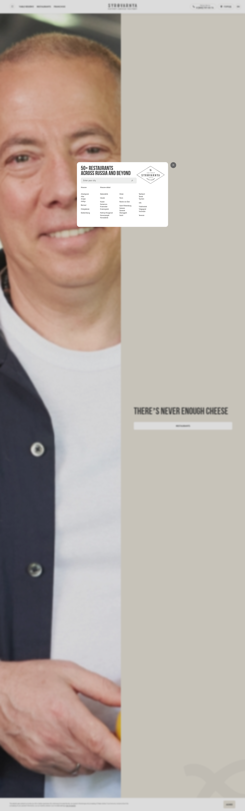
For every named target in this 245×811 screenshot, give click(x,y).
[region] (123, 203)
